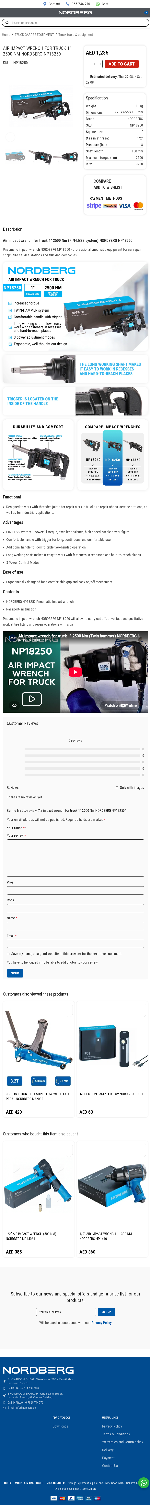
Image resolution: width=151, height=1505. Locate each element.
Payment (108, 1458)
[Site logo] (75, 12)
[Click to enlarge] (10, 137)
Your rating (16, 828)
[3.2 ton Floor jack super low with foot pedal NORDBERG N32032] (39, 1045)
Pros (10, 882)
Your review (16, 835)
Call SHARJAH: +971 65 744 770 (25, 1402)
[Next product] (146, 35)
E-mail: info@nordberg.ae (22, 1407)
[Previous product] (137, 35)
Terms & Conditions (116, 1434)
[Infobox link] (51, 4)
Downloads (60, 1426)
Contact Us (110, 1466)
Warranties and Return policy (122, 1442)
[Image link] (115, 205)
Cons (10, 900)
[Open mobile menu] (4, 13)
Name (12, 918)
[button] (69, 1006)
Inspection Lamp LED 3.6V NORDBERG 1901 (111, 1094)
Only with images (132, 787)
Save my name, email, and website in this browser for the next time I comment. (66, 954)
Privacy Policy (112, 1426)
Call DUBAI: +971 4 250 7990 (23, 1388)
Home (6, 35)
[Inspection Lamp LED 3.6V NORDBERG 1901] (112, 1045)
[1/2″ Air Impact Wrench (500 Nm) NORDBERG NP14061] (39, 1185)
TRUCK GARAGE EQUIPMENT (34, 35)
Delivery (108, 1450)
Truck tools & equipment (75, 35)
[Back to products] (142, 35)
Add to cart (122, 64)
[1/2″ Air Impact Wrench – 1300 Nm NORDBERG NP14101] (112, 1185)
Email (12, 936)
